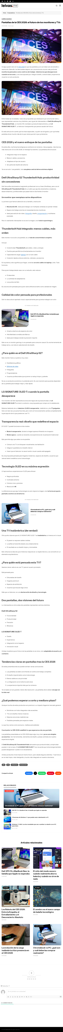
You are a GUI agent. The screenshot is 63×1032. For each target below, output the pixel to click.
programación (42, 213)
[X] (5, 1)
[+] (31, 996)
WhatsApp (42, 773)
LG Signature (14, 764)
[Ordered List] (17, 997)
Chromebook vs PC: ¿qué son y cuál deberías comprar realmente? (46, 950)
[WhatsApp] (10, 1)
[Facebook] (2, 1)
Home (4, 12)
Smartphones (39, 849)
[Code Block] (24, 997)
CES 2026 (21, 67)
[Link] (26, 997)
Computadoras (11, 12)
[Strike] (15, 997)
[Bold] (8, 997)
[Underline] (13, 997)
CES (4, 764)
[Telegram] (12, 1)
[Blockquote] (22, 997)
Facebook (29, 773)
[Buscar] (56, 5)
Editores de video (12, 366)
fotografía (28, 213)
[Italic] (10, 997)
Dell (8, 764)
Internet (6, 887)
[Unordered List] (20, 997)
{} (28, 996)
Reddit (58, 773)
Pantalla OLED (23, 764)
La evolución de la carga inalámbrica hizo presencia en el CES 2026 (15, 950)
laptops (23, 254)
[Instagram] (7, 1)
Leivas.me (8, 1029)
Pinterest (50, 773)
